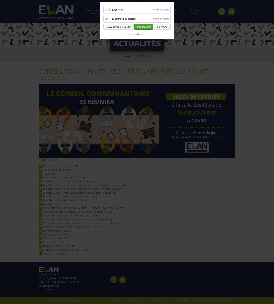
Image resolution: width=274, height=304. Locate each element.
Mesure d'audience (124, 18)
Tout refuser (162, 27)
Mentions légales (137, 34)
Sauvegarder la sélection (118, 27)
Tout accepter (144, 27)
